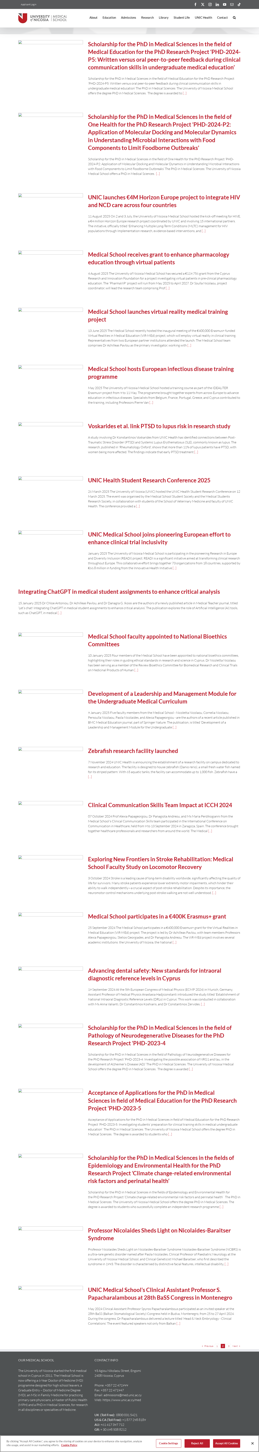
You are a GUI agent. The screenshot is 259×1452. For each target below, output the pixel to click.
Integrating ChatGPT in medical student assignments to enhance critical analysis (119, 591)
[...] (185, 93)
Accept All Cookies (226, 1443)
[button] (234, 17)
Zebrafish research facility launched (133, 750)
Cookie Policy (69, 1445)
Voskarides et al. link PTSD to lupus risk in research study (159, 426)
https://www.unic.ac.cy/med (122, 1400)
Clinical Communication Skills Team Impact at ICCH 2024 (160, 804)
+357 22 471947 (112, 1390)
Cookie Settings (168, 1443)
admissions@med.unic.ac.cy (123, 1395)
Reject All (197, 1443)
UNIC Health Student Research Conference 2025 (149, 480)
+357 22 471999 (116, 1385)
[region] (129, 1443)
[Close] (252, 1443)
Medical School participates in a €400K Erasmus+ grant (157, 916)
